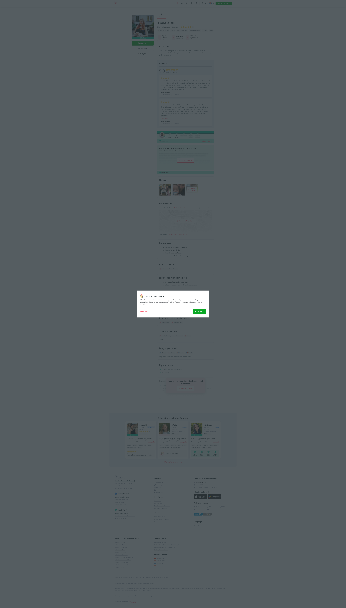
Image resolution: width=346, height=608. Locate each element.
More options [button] (145, 311)
